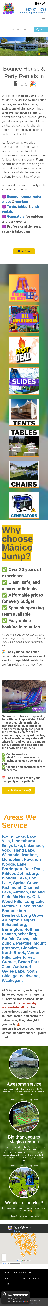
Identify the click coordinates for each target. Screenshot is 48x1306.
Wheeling (27, 934)
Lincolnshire (32, 906)
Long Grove (32, 915)
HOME (6, 1273)
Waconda (10, 855)
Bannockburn (15, 910)
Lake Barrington (14, 866)
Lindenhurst (23, 841)
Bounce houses (19, 197)
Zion (6, 966)
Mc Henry (21, 896)
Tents (11, 207)
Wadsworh (22, 966)
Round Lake (13, 836)
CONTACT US (33, 1278)
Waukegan (12, 980)
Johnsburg (27, 873)
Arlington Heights (18, 920)
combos (21, 202)
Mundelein (12, 859)
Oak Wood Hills (21, 899)
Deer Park (33, 869)
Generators (16, 216)
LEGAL (22, 1278)
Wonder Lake (14, 878)
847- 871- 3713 (35, 9)
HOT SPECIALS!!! (10, 1278)
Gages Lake (13, 971)
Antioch (20, 892)
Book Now (24, 251)
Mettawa (10, 906)
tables (23, 207)
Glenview (29, 948)
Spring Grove (25, 883)
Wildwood (29, 976)
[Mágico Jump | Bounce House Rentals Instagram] (39, 4)
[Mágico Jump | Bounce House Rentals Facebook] (36, 4)
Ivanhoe (29, 855)
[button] (3, 46)
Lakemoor (33, 845)
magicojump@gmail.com (32, 12)
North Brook (13, 952)
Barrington (12, 929)
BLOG (6, 1284)
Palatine (24, 943)
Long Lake (34, 901)
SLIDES (32, 1273)
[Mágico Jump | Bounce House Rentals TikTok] (43, 4)
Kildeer (8, 873)
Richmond (11, 887)
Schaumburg (14, 924)
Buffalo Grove (15, 938)
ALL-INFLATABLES (19, 1273)
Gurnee (9, 962)
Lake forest (23, 957)
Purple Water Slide (17, 790)
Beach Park (29, 962)
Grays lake (12, 845)
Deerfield (10, 915)
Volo (6, 850)
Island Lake (23, 850)
